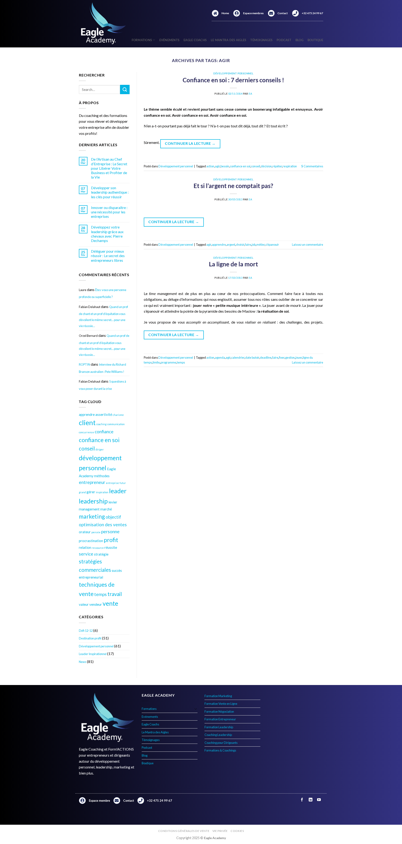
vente (110, 603)
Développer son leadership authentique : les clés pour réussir (110, 192)
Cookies (237, 831)
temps (100, 594)
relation (85, 547)
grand (82, 492)
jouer (298, 357)
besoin (225, 166)
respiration (290, 166)
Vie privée (220, 831)
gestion (290, 357)
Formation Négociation (219, 711)
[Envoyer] (124, 89)
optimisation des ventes (103, 524)
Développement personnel (96, 646)
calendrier (238, 357)
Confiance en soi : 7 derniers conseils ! (233, 79)
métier (260, 244)
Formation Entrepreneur (220, 719)
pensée (95, 532)
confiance (104, 431)
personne (110, 531)
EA (250, 93)
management (89, 509)
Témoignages (261, 40)
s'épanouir (272, 244)
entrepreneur (92, 482)
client (87, 422)
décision (266, 166)
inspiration (102, 492)
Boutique (315, 40)
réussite (110, 547)
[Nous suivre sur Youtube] (319, 800)
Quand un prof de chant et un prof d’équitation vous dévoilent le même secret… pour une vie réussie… (103, 316)
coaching (101, 424)
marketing (92, 516)
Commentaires (312, 166)
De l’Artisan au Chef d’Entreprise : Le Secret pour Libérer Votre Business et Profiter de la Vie (109, 168)
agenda (220, 357)
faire (248, 244)
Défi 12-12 (86, 630)
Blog (299, 40)
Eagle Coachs (195, 40)
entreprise (112, 482)
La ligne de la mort (233, 264)
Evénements (169, 40)
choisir (240, 244)
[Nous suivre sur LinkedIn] (310, 800)
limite (156, 362)
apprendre (87, 414)
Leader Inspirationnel (93, 654)
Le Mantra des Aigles (228, 40)
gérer (91, 492)
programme (168, 362)
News (82, 662)
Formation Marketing (218, 696)
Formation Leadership (218, 727)
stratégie (101, 554)
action (210, 166)
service (86, 553)
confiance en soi (99, 440)
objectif (113, 517)
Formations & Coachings (220, 750)
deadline (265, 357)
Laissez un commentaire (307, 244)
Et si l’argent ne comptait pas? (233, 185)
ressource (98, 547)
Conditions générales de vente (184, 831)
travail (114, 594)
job (254, 244)
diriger (100, 449)
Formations (142, 40)
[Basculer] (196, 708)
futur (123, 482)
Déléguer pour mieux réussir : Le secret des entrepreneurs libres (108, 255)
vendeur (95, 604)
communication (116, 424)
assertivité (103, 414)
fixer (282, 357)
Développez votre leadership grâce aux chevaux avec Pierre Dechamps (107, 234)
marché (106, 509)
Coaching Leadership (218, 735)
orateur (85, 532)
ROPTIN (84, 364)
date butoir (252, 357)
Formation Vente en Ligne (220, 703)
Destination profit (90, 638)
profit (111, 539)
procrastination (91, 541)
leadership (93, 501)
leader (118, 491)
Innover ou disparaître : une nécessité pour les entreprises (109, 211)
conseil (87, 448)
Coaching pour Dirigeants (221, 743)
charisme (118, 414)
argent (231, 244)
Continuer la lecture (190, 143)
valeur (84, 604)
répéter (277, 166)
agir (217, 166)
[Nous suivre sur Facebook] (302, 800)
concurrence (86, 432)
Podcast (284, 40)
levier (112, 502)
